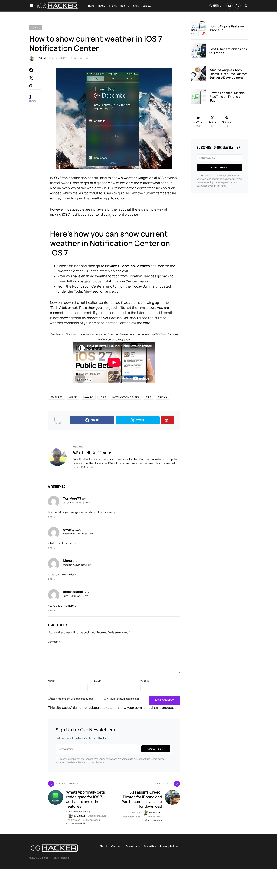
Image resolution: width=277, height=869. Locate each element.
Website (144, 680)
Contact (116, 846)
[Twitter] (238, 5)
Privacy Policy (169, 846)
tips (148, 397)
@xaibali (88, 467)
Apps (69, 811)
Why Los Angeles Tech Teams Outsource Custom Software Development (228, 74)
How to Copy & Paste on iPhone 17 (226, 28)
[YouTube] (229, 5)
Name (51, 680)
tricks (162, 397)
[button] (31, 5)
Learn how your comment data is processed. (145, 707)
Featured (57, 397)
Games (136, 812)
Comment (54, 641)
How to (35, 27)
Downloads (132, 846)
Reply (51, 517)
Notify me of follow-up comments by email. (73, 698)
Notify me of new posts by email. (123, 698)
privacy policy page (119, 339)
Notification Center (125, 397)
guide (73, 397)
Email (97, 680)
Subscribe (154, 748)
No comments (78, 823)
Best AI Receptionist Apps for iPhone (228, 51)
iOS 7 (103, 397)
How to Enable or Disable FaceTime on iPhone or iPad (227, 96)
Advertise (150, 846)
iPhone (77, 811)
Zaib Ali (78, 453)
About (103, 846)
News (86, 811)
